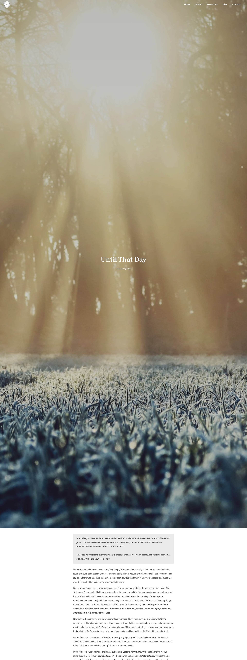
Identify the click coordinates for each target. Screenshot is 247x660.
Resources (212, 4)
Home (187, 4)
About (198, 4)
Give (225, 4)
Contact (236, 4)
